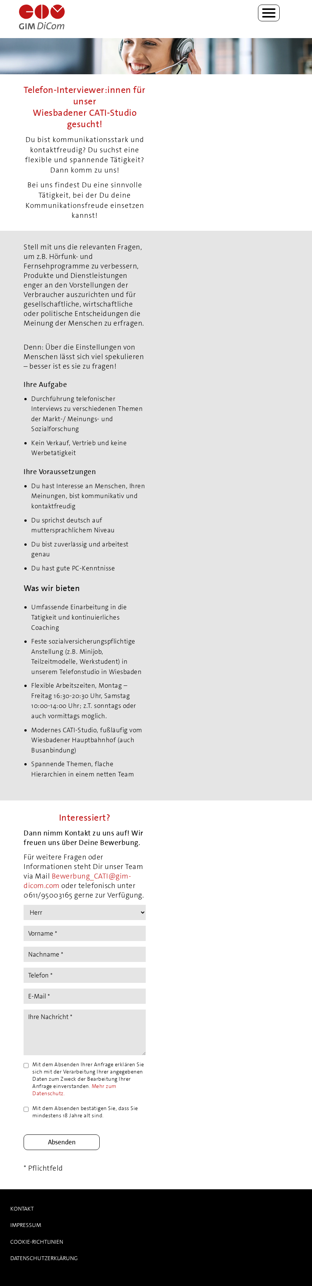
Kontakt (22, 1209)
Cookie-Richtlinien (36, 1242)
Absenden (62, 1142)
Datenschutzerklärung (44, 1258)
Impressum (25, 1225)
